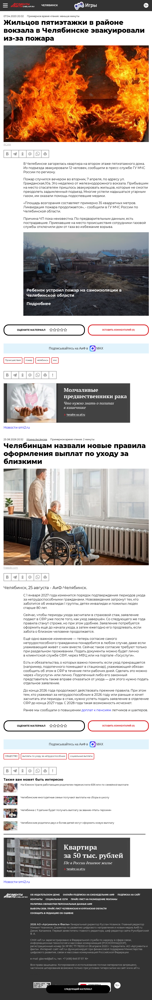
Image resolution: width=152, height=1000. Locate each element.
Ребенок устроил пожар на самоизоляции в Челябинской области (74, 293)
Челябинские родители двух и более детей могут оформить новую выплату (67, 822)
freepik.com (11, 567)
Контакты (36, 899)
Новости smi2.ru (17, 427)
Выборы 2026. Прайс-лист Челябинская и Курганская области (68, 908)
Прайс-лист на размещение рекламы (94, 899)
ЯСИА (7, 144)
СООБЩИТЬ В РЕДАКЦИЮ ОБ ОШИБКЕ (51, 913)
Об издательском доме (45, 894)
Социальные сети (57, 899)
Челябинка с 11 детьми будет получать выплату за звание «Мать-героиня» (66, 810)
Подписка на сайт (129, 894)
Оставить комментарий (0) (118, 330)
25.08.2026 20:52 (13, 439)
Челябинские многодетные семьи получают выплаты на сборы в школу (65, 797)
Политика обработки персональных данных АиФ (61, 904)
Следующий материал (78, 989)
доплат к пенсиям (97, 710)
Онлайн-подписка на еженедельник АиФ (88, 894)
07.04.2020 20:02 (14, 16)
